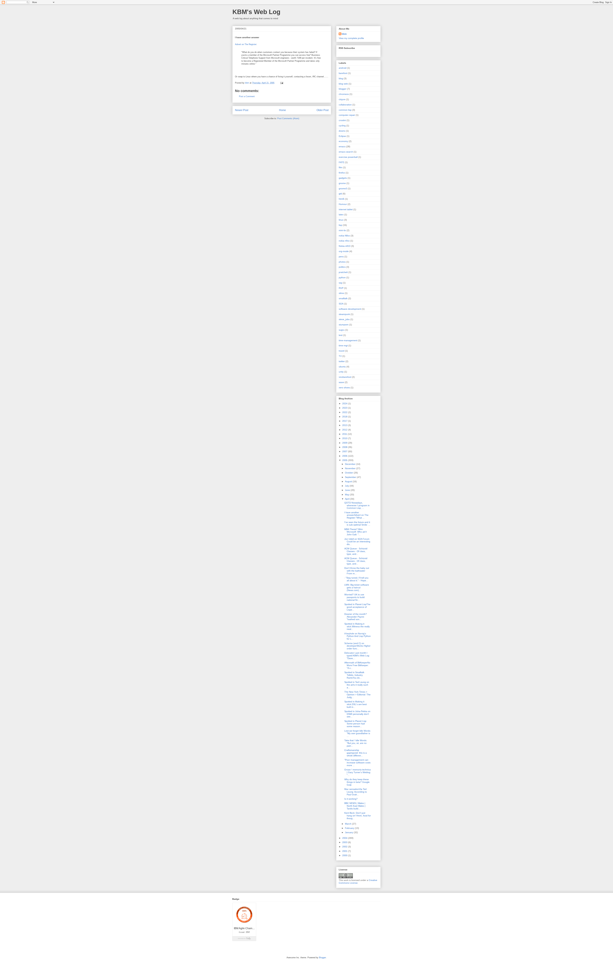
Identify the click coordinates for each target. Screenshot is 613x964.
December (350, 464)
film (340, 167)
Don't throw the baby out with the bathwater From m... (356, 571)
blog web (343, 83)
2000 (345, 855)
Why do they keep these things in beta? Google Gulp (357, 782)
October (349, 472)
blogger (342, 89)
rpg (340, 282)
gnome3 (343, 188)
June (348, 490)
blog (341, 78)
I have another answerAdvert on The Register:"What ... (356, 515)
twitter (342, 361)
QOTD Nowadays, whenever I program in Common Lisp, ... (357, 505)
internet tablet (346, 209)
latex (341, 214)
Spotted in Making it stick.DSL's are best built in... (355, 704)
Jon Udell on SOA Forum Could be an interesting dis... (357, 542)
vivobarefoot (345, 377)
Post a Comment (247, 96)
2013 (345, 425)
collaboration (345, 104)
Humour (343, 204)
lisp (340, 225)
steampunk (344, 314)
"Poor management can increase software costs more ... (357, 763)
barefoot (343, 73)
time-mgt (343, 345)
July (347, 485)
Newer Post (241, 110)
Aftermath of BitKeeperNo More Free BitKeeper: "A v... (357, 665)
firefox (342, 172)
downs (342, 131)
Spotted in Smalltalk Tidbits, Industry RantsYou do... (354, 675)
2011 (345, 434)
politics (342, 267)
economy (343, 141)
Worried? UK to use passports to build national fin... (354, 597)
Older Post (323, 110)
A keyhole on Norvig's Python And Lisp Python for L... (357, 636)
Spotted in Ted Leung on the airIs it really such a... (356, 685)
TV (340, 356)
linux (341, 220)
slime (341, 293)
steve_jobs (344, 319)
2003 (345, 842)
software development (350, 309)
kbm (344, 34)
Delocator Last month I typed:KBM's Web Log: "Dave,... (357, 656)
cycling (342, 125)
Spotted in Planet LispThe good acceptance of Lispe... (357, 607)
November (350, 468)
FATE (341, 162)
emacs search (346, 151)
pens (341, 256)
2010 (345, 438)
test (340, 335)
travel (341, 350)
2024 (345, 403)
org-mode (344, 251)
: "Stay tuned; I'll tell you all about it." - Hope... (356, 579)
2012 (345, 429)
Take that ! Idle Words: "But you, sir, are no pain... (355, 743)
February (350, 828)
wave (341, 382)
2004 (345, 838)
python (342, 277)
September (351, 477)
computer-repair (347, 115)
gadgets (343, 178)
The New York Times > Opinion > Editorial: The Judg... (357, 695)
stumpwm (343, 324)
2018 (345, 416)
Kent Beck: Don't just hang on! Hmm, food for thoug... (357, 816)
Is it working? (351, 799)
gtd (340, 193)
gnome (342, 183)
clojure (342, 99)
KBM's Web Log (256, 11)
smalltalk (343, 298)
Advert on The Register (245, 44)
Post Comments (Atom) (288, 118)
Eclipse (342, 136)
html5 (341, 199)
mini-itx (342, 230)
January (349, 832)
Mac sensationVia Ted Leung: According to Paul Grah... (355, 792)
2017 (345, 421)
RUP (341, 288)
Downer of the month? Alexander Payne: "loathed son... (355, 617)
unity (341, 371)
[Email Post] (281, 83)
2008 (345, 447)
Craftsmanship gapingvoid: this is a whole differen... (355, 753)
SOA (341, 303)
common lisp (345, 110)
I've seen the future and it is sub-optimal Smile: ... (357, 523)
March (348, 823)
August (349, 481)
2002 (345, 846)
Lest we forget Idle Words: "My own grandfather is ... (357, 733)
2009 (345, 443)
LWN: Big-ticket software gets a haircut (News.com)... (356, 587)
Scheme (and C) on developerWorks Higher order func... (357, 646)
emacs (342, 146)
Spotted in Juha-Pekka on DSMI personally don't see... (357, 714)
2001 (345, 851)
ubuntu (342, 366)
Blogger (322, 957)
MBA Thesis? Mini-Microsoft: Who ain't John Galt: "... (355, 532)
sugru (341, 330)
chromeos (344, 94)
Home (282, 110)
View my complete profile (351, 38)
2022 (345, 412)
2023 (345, 408)
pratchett (343, 272)
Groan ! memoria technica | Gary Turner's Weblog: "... (357, 772)
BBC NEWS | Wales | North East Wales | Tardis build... (354, 806)
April (347, 499)
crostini (342, 120)
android (342, 68)
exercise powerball (348, 157)
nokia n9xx (344, 240)
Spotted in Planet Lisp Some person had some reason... (355, 724)
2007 (345, 451)
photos (342, 262)
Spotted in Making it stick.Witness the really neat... (357, 626)
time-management (348, 340)
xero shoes (344, 387)
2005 (345, 460)
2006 (345, 456)
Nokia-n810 (344, 246)
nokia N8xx (344, 235)
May (347, 494)
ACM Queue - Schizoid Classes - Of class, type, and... (355, 551)
